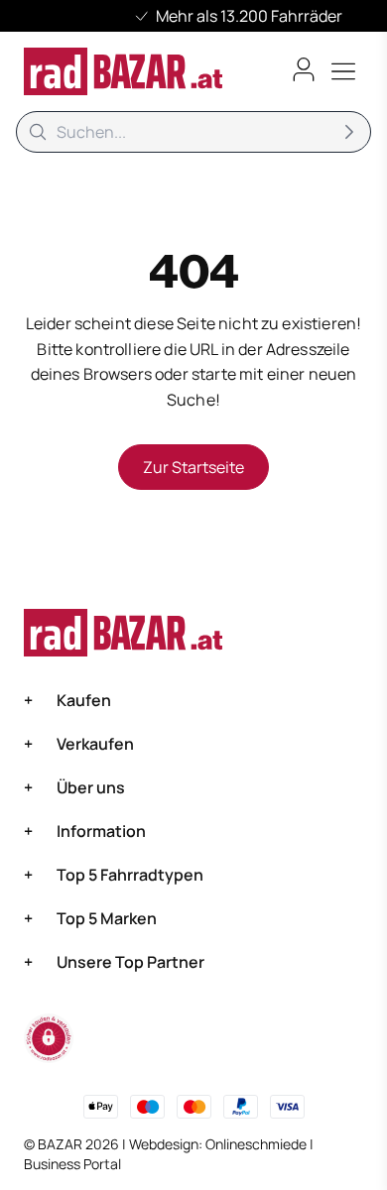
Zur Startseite (193, 467)
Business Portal (72, 1163)
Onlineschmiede (257, 1143)
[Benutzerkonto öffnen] (304, 69)
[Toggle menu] (343, 71)
